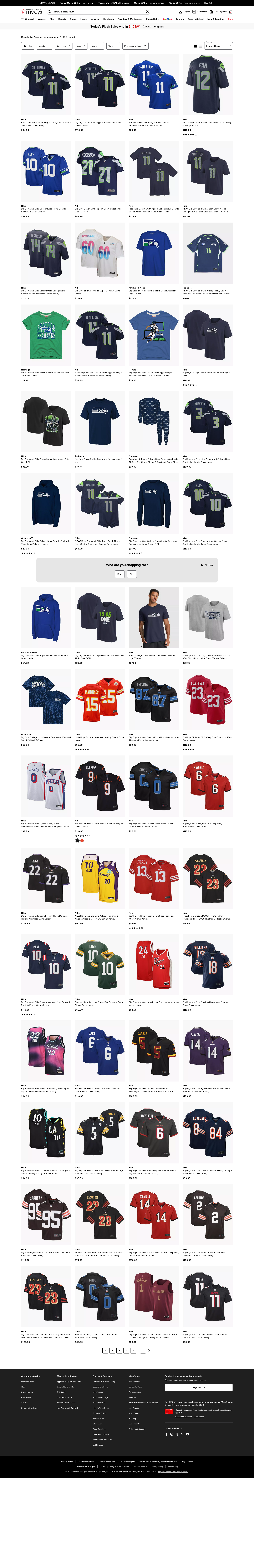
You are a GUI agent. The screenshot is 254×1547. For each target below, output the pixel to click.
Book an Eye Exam (101, 1434)
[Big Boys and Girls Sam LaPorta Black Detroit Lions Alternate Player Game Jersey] (154, 699)
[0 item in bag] (231, 12)
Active (147, 26)
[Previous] (25, 85)
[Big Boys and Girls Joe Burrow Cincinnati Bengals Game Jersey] (100, 786)
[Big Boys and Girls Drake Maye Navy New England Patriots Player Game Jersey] (46, 964)
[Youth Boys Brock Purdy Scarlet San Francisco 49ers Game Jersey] (154, 878)
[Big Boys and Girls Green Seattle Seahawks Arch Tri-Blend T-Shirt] (46, 335)
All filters (209, 565)
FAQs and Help (27, 1382)
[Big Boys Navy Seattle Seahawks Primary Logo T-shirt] (100, 421)
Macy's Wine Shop (101, 1408)
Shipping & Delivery (29, 1408)
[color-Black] (77, 840)
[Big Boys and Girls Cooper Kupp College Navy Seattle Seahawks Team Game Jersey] (208, 503)
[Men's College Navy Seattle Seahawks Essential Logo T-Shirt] (154, 617)
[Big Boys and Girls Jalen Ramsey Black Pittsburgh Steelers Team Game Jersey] (100, 1132)
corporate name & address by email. (173, 1472)
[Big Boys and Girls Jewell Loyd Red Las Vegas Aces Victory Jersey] (154, 964)
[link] (46, 125)
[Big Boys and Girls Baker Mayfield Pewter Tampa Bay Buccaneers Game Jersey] (154, 1132)
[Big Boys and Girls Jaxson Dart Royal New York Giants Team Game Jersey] (100, 1051)
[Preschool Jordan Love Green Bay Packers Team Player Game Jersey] (100, 964)
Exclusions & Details (183, 1416)
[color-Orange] (82, 840)
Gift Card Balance (64, 1397)
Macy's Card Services (66, 1403)
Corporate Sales (135, 1387)
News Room (134, 1413)
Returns (24, 1403)
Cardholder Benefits (65, 1387)
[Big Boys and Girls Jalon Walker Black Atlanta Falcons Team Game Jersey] (208, 1296)
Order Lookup (27, 1392)
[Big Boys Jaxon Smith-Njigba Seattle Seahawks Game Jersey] (100, 84)
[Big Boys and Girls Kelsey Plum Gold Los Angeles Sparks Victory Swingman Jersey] (100, 878)
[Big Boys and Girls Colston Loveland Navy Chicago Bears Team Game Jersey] (208, 1132)
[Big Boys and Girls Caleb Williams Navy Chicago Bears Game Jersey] (208, 964)
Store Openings (99, 1429)
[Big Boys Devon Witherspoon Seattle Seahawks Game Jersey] (100, 171)
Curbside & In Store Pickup (104, 1382)
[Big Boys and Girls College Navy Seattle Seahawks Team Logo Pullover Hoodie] (46, 503)
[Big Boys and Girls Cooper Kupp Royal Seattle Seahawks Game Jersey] (46, 171)
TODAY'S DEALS (46, 3)
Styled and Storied (136, 1429)
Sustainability (134, 1424)
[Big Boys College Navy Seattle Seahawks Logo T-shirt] (208, 335)
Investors (132, 1397)
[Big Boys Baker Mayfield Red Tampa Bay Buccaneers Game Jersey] (208, 786)
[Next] (68, 85)
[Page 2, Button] (149, 1350)
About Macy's (134, 1382)
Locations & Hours (100, 1387)
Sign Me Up (199, 1387)
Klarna (23, 1387)
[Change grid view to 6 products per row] (200, 46)
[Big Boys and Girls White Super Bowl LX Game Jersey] (100, 253)
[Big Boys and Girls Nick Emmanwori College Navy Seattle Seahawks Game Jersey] (208, 421)
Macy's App (98, 1392)
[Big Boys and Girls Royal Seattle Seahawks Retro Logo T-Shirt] (154, 253)
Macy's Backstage (100, 1397)
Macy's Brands (99, 1403)
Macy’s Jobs (134, 1408)
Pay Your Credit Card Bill (67, 1408)
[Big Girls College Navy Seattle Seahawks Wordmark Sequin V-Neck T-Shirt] (46, 699)
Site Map (132, 1419)
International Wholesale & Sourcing (143, 1403)
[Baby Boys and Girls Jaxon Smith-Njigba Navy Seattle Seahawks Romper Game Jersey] (100, 503)
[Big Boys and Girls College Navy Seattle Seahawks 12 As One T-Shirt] (100, 617)
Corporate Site (135, 1392)
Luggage (158, 26)
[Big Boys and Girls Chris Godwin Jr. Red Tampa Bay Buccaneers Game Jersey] (154, 1214)
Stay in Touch (98, 1419)
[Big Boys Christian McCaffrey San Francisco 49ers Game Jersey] (208, 699)
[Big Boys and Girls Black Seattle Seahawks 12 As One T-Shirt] (46, 421)
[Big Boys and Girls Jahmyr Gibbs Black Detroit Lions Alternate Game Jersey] (154, 786)
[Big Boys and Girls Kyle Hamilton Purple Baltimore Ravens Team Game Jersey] (208, 1051)
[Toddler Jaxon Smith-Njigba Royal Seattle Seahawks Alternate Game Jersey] (154, 84)
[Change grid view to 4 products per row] (195, 46)
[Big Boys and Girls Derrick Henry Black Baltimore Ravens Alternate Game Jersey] (46, 878)
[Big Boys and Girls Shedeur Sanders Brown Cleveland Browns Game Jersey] (208, 1214)
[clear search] (147, 12)
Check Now (199, 1416)
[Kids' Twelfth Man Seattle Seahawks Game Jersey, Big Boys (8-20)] (208, 84)
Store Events (98, 1424)
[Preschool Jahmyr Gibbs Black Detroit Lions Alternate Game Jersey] (100, 1296)
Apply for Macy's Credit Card (69, 1382)
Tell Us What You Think (102, 1440)
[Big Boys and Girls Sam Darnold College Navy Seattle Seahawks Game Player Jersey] (46, 253)
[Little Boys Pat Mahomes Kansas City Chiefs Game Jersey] (100, 699)
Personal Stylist (99, 1413)
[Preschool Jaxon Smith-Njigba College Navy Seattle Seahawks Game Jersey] (46, 84)
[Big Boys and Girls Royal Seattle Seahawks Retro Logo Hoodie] (46, 617)
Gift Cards (61, 1392)
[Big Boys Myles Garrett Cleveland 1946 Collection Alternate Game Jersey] (46, 1214)
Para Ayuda (26, 1397)
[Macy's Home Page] (31, 12)
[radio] (77, 840)
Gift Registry (98, 1445)
